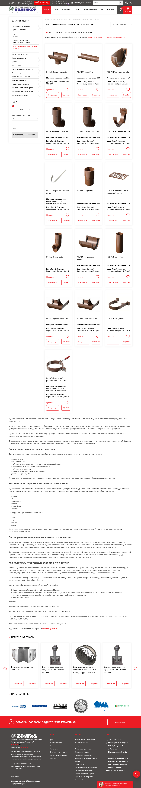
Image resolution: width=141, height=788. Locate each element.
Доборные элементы (19, 80)
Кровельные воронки (19, 58)
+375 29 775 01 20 (106, 37)
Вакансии (53, 758)
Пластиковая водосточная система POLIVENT (25, 47)
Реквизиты (53, 746)
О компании (66, 9)
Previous (7, 666)
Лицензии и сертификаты (58, 752)
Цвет (14, 128)
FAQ (102, 9)
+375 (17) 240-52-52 (60, 2)
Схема (47, 32)
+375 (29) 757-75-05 (60, 4)
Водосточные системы (19, 30)
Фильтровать (18, 135)
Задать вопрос (120, 722)
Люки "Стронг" (16, 65)
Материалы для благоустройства (23, 73)
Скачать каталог (41, 3)
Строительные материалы (21, 84)
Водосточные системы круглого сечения (23, 35)
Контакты (110, 9)
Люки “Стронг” (80, 764)
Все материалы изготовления (23, 119)
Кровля (14, 62)
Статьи (77, 9)
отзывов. (24, 747)
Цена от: (50, 90)
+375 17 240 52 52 (93, 37)
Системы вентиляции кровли (21, 26)
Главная (47, 19)
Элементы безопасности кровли (22, 88)
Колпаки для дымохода (20, 54)
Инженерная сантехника (20, 95)
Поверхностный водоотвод (21, 76)
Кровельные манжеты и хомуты (22, 69)
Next (134, 666)
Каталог (46, 9)
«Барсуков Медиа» (18, 784)
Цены (56, 9)
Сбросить (32, 135)
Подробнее (65, 95)
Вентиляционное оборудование (22, 91)
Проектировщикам (90, 9)
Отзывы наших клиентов (58, 755)
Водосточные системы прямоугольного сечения (21, 41)
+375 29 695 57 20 (119, 37)
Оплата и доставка (49, 629)
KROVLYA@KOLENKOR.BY (82, 3)
